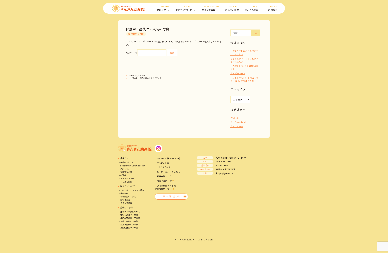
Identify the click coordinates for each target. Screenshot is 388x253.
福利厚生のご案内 (128, 196)
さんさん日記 (236, 126)
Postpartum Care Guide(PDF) (133, 165)
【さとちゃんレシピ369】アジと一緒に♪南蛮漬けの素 (244, 79)
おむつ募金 (125, 199)
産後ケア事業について (130, 211)
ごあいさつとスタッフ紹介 (132, 190)
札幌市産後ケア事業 (129, 214)
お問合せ (272, 8)
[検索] (255, 33)
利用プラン (125, 168)
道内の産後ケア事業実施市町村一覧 (165, 187)
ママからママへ (127, 178)
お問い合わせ (172, 196)
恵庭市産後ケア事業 (129, 221)
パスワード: (131, 52)
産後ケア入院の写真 (137, 75)
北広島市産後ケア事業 (130, 218)
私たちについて (127, 186)
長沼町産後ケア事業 (129, 227)
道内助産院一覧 (164, 180)
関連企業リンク (164, 176)
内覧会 (123, 175)
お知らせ (234, 117)
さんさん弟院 (232, 8)
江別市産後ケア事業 (129, 224)
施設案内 (124, 193)
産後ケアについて (128, 162)
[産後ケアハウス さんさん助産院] (128, 8)
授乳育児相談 (126, 172)
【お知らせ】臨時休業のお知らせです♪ (145, 78)
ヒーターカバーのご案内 (168, 171)
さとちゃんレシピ (238, 122)
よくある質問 (126, 181)
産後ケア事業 (126, 207)
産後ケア (124, 158)
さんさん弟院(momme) (168, 158)
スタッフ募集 (126, 203)
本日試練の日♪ (237, 73)
